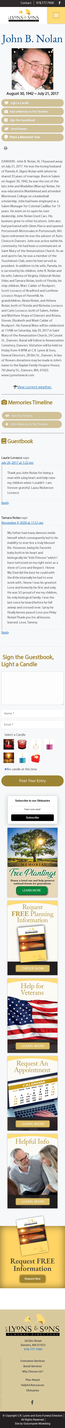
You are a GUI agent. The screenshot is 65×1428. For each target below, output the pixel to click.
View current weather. (34, 387)
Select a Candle (15, 734)
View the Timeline (22, 415)
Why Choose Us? (32, 1371)
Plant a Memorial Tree (25, 137)
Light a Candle (19, 103)
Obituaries (32, 1390)
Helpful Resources (32, 1385)
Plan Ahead (33, 1379)
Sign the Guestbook (22, 120)
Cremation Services (32, 1361)
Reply (5, 503)
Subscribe (32, 817)
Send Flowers (18, 129)
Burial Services (32, 1366)
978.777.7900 (33, 1349)
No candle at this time (22, 769)
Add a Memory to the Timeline (29, 111)
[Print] (5, 148)
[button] (56, 15)
